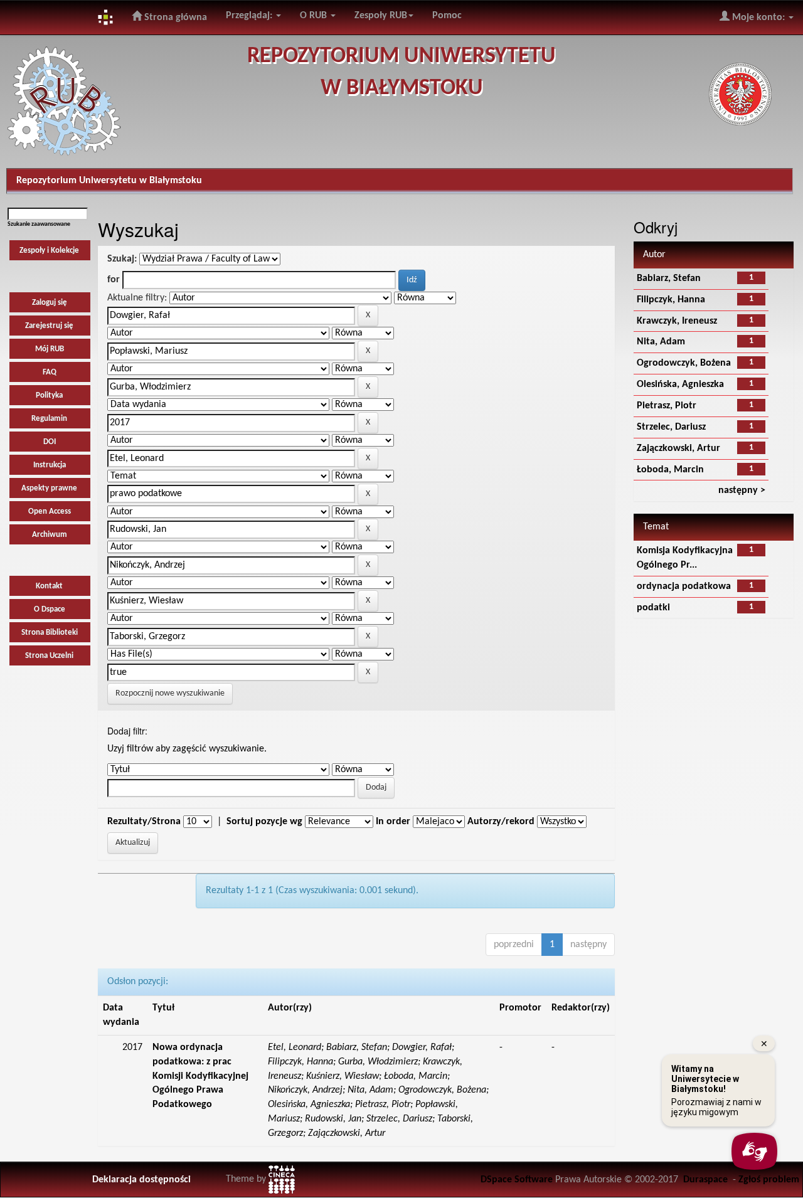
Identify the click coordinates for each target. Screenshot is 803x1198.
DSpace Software (517, 1180)
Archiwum (49, 535)
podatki (653, 608)
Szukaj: (122, 259)
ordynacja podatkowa (684, 586)
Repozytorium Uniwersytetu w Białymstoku (109, 181)
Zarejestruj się (49, 326)
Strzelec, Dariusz (671, 427)
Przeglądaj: (250, 16)
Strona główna (174, 18)
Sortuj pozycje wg (264, 822)
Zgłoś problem (768, 1180)
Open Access (49, 511)
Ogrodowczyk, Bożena (684, 363)
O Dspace (49, 609)
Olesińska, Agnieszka (680, 384)
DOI (49, 442)
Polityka (49, 395)
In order (393, 822)
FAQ (49, 372)
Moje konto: (758, 18)
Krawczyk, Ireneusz (677, 321)
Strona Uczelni (49, 656)
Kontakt (49, 586)
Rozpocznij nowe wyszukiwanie (170, 693)
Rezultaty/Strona (144, 822)
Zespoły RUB (380, 16)
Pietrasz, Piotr (666, 406)
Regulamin (49, 419)
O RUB (314, 16)
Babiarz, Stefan (669, 278)
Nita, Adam (661, 342)
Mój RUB (49, 349)
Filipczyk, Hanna (671, 300)
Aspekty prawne (49, 488)
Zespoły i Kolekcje (49, 250)
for (113, 280)
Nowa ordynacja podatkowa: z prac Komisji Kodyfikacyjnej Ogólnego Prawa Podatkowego (200, 1076)
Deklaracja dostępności (141, 1180)
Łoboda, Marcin (670, 470)
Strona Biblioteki (49, 632)
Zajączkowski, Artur (678, 448)
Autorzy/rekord (500, 822)
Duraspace (705, 1180)
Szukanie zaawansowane (39, 224)
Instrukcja (49, 465)
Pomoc (447, 16)
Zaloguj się (49, 303)
